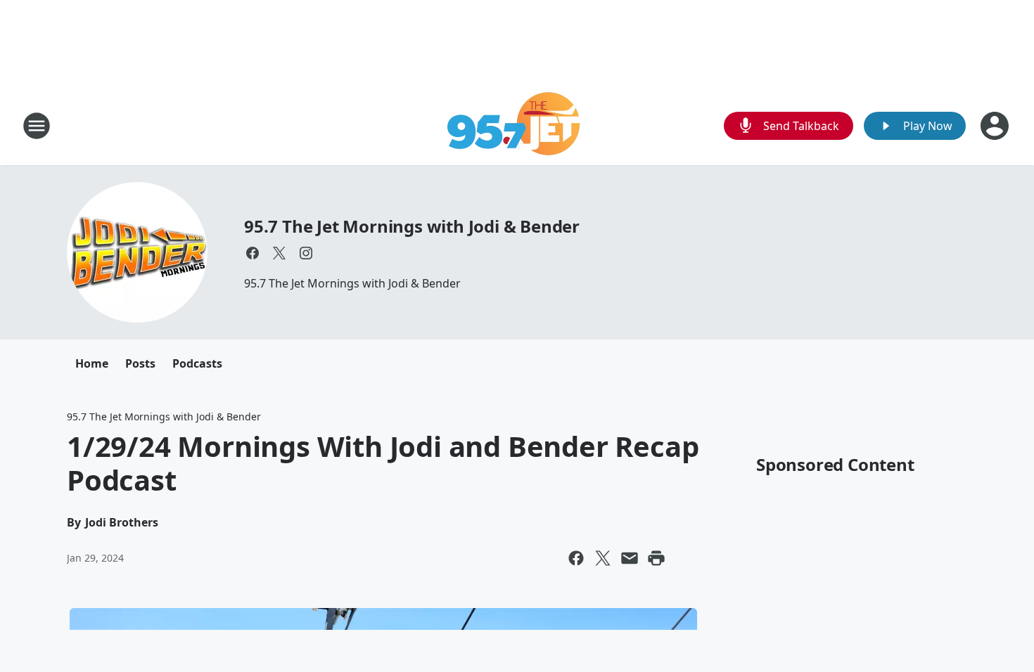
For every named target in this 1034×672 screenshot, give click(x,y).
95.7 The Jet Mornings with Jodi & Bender (412, 226)
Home (91, 363)
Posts (140, 363)
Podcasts (197, 363)
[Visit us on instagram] (306, 253)
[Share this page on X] (603, 558)
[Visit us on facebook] (252, 253)
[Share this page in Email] (629, 558)
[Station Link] (517, 125)
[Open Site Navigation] (37, 126)
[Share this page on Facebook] (576, 558)
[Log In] (996, 126)
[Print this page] (656, 558)
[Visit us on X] (279, 253)
